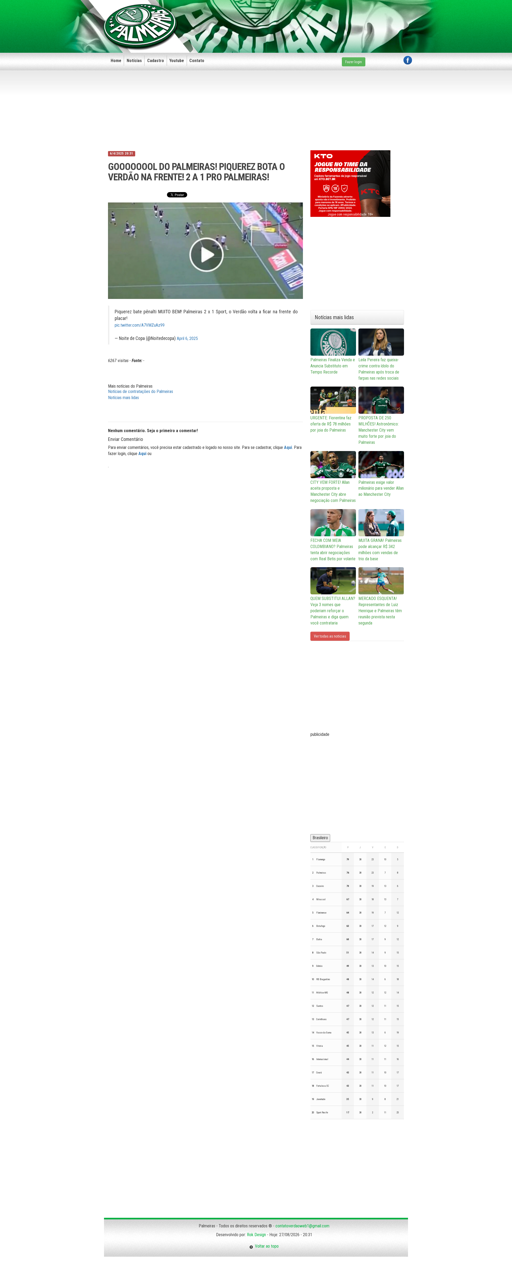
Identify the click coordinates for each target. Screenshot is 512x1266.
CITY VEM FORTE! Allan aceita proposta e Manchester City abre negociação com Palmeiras (333, 491)
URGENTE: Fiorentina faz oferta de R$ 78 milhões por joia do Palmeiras (330, 424)
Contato (196, 60)
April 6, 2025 (187, 338)
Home (116, 60)
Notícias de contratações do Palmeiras (140, 391)
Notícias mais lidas (123, 397)
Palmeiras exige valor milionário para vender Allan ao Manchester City (381, 488)
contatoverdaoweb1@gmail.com (302, 1225)
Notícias (134, 60)
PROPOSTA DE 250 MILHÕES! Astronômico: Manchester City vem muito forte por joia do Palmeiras (378, 430)
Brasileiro (320, 837)
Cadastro (155, 60)
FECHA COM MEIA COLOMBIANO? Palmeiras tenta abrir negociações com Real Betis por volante (332, 549)
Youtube (176, 60)
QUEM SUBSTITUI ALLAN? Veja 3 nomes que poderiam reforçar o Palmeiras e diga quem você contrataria (332, 610)
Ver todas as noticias (330, 636)
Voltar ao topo (266, 1246)
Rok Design (256, 1234)
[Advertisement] (315, 18)
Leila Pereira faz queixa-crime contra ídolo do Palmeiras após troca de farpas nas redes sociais (378, 369)
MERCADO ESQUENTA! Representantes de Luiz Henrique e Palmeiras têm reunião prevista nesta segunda (380, 610)
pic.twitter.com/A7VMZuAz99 (140, 325)
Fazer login (353, 62)
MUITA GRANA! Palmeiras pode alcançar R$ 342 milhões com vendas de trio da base (380, 549)
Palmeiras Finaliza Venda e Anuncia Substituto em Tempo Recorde (332, 366)
